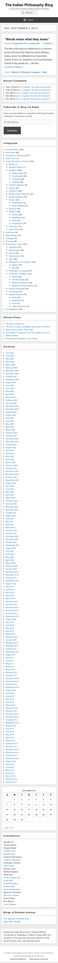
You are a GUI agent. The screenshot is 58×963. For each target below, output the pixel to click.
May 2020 (10, 557)
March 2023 (10, 462)
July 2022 (10, 486)
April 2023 (10, 459)
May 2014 (10, 770)
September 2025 (12, 379)
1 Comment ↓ (48, 43)
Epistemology (14, 250)
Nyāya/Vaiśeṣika (16, 196)
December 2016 (12, 678)
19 (43, 809)
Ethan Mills (8, 880)
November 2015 (12, 716)
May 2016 (10, 699)
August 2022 (11, 483)
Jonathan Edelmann (12, 859)
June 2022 (10, 489)
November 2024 (12, 409)
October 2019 (11, 577)
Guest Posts (11, 158)
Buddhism (13, 170)
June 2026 (10, 355)
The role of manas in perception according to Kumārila (28, 326)
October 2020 (11, 542)
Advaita (15, 214)
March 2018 (10, 634)
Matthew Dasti (9, 854)
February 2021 (11, 530)
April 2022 (10, 494)
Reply (44, 72)
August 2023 (11, 447)
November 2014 (12, 752)
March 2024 (10, 429)
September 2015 (12, 722)
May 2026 (10, 358)
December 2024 (12, 406)
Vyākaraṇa (13, 226)
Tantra (14, 303)
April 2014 (10, 773)
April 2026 (10, 361)
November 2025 (12, 373)
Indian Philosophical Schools (17, 161)
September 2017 (12, 651)
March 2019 (10, 598)
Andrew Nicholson (11, 883)
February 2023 (11, 465)
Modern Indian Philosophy (19, 193)
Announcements (12, 149)
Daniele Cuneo (9, 850)
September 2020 (12, 545)
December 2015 (12, 713)
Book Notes (10, 152)
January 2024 (11, 435)
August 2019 (11, 583)
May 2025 (10, 391)
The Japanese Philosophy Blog (16, 918)
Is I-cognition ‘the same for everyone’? (35, 87)
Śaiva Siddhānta (18, 205)
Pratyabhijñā (17, 202)
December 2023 (12, 438)
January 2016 (11, 711)
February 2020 (11, 566)
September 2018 (12, 616)
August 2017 (11, 654)
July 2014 (10, 764)
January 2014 (11, 781)
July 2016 (10, 693)
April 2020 (10, 560)
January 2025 (11, 403)
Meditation (16, 300)
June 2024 (10, 421)
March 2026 (10, 364)
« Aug (6, 827)
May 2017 (10, 663)
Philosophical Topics (14, 244)
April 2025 (10, 394)
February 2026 (11, 367)
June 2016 (10, 696)
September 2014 (12, 758)
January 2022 (11, 503)
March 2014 (10, 776)
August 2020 (11, 548)
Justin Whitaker (10, 904)
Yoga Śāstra (14, 229)
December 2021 (12, 506)
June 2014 (10, 767)
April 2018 (10, 631)
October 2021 (11, 512)
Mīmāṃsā (16, 72)
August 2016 (11, 690)
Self (13, 267)
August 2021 (11, 515)
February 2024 (11, 432)
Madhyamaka (17, 173)
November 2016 (12, 681)
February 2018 (11, 636)
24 (29, 814)
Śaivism (12, 199)
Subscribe (12, 130)
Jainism (12, 188)
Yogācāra (16, 182)
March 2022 (10, 497)
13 (51, 804)
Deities (15, 276)
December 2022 (12, 471)
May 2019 (10, 592)
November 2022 (12, 474)
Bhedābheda (17, 217)
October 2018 (11, 613)
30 (22, 819)
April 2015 (10, 737)
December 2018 (12, 607)
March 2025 (10, 397)
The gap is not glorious (15, 323)
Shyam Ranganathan (12, 889)
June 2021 (10, 518)
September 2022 (12, 480)
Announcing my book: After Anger (19, 329)
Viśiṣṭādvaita (17, 223)
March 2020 (10, 563)
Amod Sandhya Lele (12, 877)
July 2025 (10, 385)
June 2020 (10, 554)
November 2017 (12, 645)
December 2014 (12, 749)
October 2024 (11, 412)
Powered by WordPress (18, 959)
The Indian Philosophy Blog (29, 4)
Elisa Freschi (9, 865)
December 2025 (12, 370)
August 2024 (11, 415)
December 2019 (12, 571)
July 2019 (10, 586)
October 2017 (11, 648)
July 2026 (10, 352)
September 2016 (12, 687)
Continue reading (14, 66)
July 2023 (10, 450)
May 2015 (10, 734)
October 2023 (11, 444)
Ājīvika (11, 164)
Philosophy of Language (30, 72)
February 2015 (11, 743)
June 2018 (10, 625)
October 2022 (11, 477)
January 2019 (11, 604)
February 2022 (11, 500)
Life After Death (18, 279)
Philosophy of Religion (18, 273)
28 (7, 819)
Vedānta (12, 211)
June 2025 (10, 388)
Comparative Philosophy (15, 155)
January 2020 (11, 568)
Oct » (12, 827)
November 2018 (12, 610)
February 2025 (11, 400)
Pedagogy (10, 238)
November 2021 (12, 509)
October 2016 (11, 684)
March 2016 (10, 705)
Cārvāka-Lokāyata (16, 184)
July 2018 (10, 622)
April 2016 (10, 702)
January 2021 (11, 533)
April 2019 (10, 595)
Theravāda (16, 179)
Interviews (10, 232)
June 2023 (10, 453)
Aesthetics (13, 247)
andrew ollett (35, 43)
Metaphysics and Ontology (20, 261)
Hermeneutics (14, 256)
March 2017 (10, 669)
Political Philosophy (17, 288)
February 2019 (11, 601)
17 (29, 809)
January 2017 (11, 675)
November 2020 (12, 539)
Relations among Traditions (23, 285)
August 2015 (11, 725)
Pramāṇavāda (17, 176)
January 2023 (11, 468)
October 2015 (11, 719)
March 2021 (10, 527)
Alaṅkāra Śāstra (15, 167)
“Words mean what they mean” (26, 39)
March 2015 (10, 740)
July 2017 (10, 657)
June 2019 (10, 589)
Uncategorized (11, 309)
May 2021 (10, 521)
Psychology (13, 291)
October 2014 (11, 755)
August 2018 (11, 619)
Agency (15, 264)
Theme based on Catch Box (38, 959)
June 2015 (10, 731)
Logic (11, 259)
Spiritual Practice (16, 294)
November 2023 (12, 441)
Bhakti (14, 297)
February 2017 (11, 672)
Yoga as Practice (19, 306)
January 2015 (11, 746)
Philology (9, 241)
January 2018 (11, 639)
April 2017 (10, 666)
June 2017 (10, 660)
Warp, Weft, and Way (12, 921)
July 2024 (10, 418)
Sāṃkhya (13, 208)
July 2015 (10, 728)
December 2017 (12, 642)
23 (22, 814)
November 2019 (12, 574)
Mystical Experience (20, 282)
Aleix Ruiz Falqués (11, 895)
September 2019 (12, 580)
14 (7, 809)
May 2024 (10, 423)
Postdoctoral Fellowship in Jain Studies (22, 338)
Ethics (11, 253)
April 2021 (10, 524)
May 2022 (10, 491)
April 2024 (10, 426)
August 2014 (11, 761)
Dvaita (14, 220)
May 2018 (10, 628)
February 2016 (11, 708)
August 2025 (11, 382)
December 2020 (12, 536)
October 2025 (11, 376)
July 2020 (10, 551)
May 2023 (10, 456)
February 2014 (11, 779)
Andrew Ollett (9, 886)
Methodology (11, 235)
